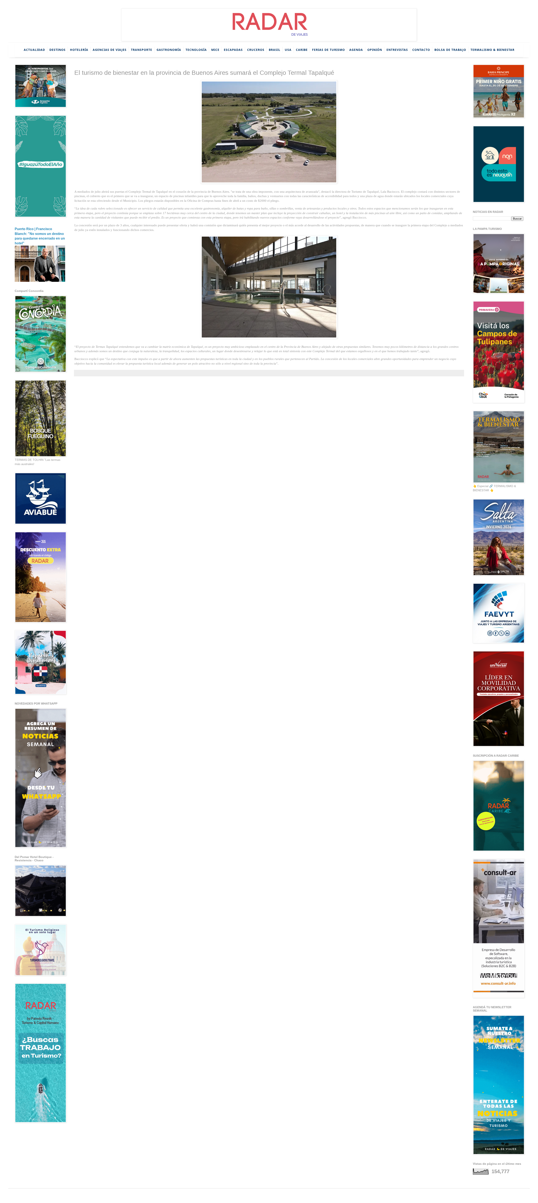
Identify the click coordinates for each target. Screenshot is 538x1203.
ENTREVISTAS (397, 50)
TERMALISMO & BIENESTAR (492, 50)
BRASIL (274, 50)
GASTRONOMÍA (169, 50)
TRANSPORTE (141, 50)
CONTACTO (421, 50)
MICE (215, 50)
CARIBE (302, 50)
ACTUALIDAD (34, 50)
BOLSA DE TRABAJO (450, 50)
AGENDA (356, 50)
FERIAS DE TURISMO (328, 50)
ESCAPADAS (233, 50)
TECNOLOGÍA (196, 50)
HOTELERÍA (79, 50)
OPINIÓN (374, 50)
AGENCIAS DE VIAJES (110, 50)
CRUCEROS (255, 50)
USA (288, 50)
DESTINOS (57, 50)
